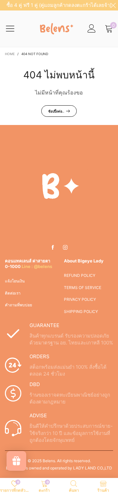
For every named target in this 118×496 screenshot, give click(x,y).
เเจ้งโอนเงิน (15, 281)
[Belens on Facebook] (53, 248)
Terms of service (82, 287)
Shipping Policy (81, 311)
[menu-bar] (14, 28)
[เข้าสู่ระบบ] (91, 28)
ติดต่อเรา (13, 293)
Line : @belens (37, 266)
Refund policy (79, 275)
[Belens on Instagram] (65, 248)
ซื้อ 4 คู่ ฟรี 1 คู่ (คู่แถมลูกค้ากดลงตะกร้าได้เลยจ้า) (59, 5)
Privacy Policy (80, 299)
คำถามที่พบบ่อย (18, 304)
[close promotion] (113, 5)
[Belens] (55, 28)
